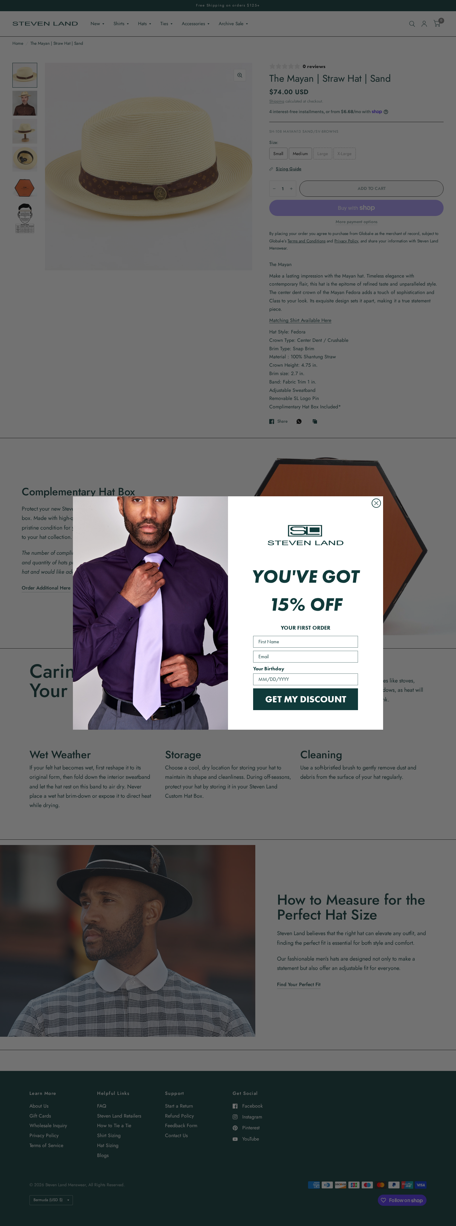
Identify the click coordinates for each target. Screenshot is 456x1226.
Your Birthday (268, 669)
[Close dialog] (376, 503)
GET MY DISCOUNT (305, 699)
